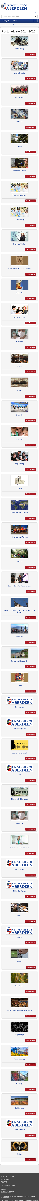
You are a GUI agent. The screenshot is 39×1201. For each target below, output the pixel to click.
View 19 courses (30, 1016)
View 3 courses (30, 712)
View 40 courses (30, 78)
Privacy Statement (6, 1192)
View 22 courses (30, 176)
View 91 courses (30, 469)
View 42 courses (30, 666)
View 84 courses (30, 249)
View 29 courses (30, 853)
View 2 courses (30, 617)
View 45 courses (30, 323)
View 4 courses (30, 1113)
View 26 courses (30, 642)
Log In (37, 13)
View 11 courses (30, 347)
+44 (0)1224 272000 (9, 1185)
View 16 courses (30, 298)
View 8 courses (30, 274)
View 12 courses (30, 396)
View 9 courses (30, 567)
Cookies (3, 1189)
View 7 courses (30, 1040)
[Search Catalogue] (36, 16)
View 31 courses (30, 54)
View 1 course (31, 591)
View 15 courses (30, 1089)
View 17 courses (30, 804)
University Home (4, 24)
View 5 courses (30, 103)
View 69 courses (30, 445)
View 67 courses (30, 780)
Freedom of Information (7, 1191)
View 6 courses (30, 127)
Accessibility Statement (7, 1188)
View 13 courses (30, 518)
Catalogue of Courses (15, 24)
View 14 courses (30, 225)
